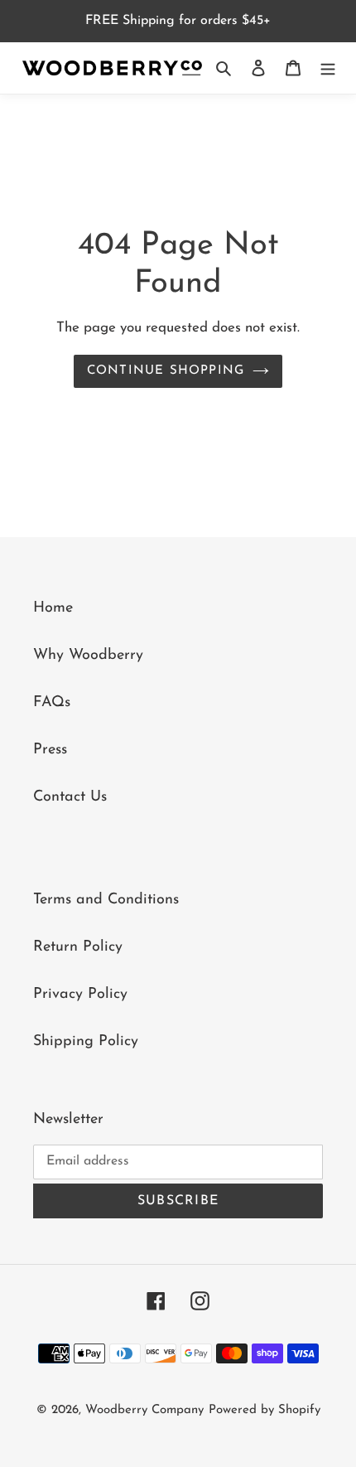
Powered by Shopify (264, 1410)
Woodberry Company (144, 1410)
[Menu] (327, 68)
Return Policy (78, 947)
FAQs (51, 702)
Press (50, 750)
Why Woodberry (88, 655)
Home (53, 608)
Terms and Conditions (106, 900)
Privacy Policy (80, 994)
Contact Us (70, 797)
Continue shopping (166, 371)
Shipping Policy (85, 1041)
